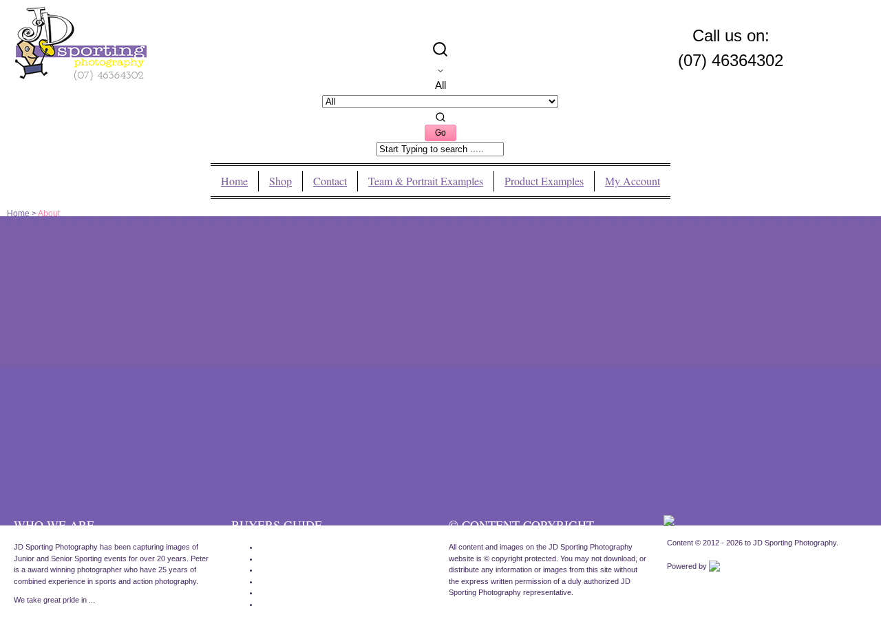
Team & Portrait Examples (425, 181)
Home (234, 181)
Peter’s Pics (279, 569)
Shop (280, 181)
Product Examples (544, 181)
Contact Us (278, 581)
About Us (274, 592)
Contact (330, 181)
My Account (632, 181)
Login (268, 604)
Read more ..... (38, 619)
